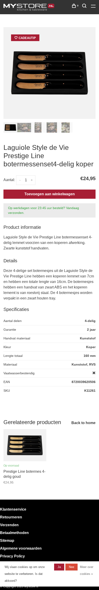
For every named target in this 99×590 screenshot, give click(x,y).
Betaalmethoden (14, 533)
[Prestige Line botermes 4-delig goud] (24, 445)
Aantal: (9, 180)
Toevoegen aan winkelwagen (49, 194)
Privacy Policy (12, 556)
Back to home (83, 423)
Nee (71, 567)
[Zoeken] (84, 6)
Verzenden (9, 525)
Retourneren (11, 517)
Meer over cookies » (86, 570)
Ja (59, 567)
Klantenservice (13, 509)
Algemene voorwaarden (21, 548)
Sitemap (7, 540)
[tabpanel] (49, 73)
